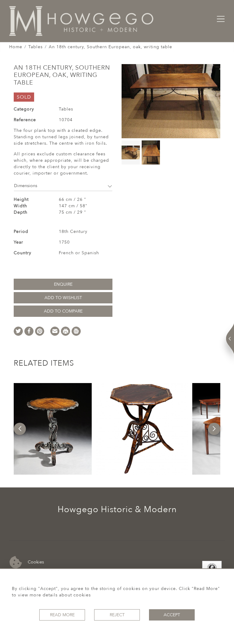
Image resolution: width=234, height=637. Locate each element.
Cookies (35, 562)
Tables (35, 47)
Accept (172, 615)
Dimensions (25, 186)
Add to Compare (63, 311)
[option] (53, 429)
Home (15, 47)
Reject (117, 615)
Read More (62, 615)
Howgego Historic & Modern (117, 509)
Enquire (63, 284)
